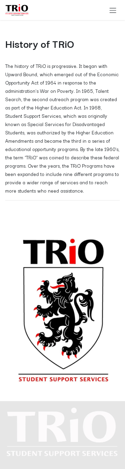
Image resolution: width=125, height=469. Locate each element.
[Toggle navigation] (113, 10)
